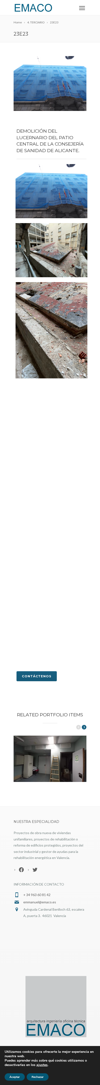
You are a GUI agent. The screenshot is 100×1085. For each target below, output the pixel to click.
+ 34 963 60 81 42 (36, 895)
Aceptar (14, 1077)
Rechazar (38, 1077)
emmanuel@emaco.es (39, 902)
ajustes (42, 1065)
